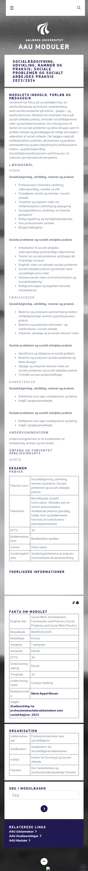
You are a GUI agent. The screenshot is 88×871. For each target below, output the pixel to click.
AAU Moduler (20, 840)
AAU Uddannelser (23, 831)
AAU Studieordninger (25, 836)
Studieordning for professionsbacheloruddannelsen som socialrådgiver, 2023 (36, 710)
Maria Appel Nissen (44, 693)
